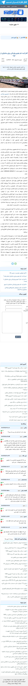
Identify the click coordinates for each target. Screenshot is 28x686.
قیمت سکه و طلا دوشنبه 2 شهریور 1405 (16, 551)
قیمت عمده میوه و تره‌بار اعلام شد (17, 420)
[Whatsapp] (15, 264)
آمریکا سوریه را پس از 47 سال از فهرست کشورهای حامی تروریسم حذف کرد (16, 632)
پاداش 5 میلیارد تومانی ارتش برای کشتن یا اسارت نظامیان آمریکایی (15, 658)
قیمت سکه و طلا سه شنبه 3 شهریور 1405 (15, 574)
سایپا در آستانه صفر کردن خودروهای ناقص (15, 405)
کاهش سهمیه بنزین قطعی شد (18, 557)
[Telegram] (12, 264)
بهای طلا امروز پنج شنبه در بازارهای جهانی (15, 393)
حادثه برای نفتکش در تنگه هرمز (18, 402)
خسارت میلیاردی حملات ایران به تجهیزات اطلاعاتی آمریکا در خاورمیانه (16, 610)
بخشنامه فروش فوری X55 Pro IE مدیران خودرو (14, 580)
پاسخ (22, 428)
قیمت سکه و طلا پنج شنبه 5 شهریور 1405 (15, 368)
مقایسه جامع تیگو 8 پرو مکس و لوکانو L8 (15, 376)
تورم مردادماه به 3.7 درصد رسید (18, 409)
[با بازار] (13, 19)
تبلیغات (8, 6)
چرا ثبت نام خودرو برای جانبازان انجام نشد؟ (15, 276)
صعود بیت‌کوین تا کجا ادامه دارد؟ (17, 417)
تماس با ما (3, 6)
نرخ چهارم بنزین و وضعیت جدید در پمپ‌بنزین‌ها (13, 594)
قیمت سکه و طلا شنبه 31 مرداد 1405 (16, 554)
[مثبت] (1, 431)
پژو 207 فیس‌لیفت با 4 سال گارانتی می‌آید (15, 548)
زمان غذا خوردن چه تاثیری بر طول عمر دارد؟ (15, 618)
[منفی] (1, 433)
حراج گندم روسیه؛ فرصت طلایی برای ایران (15, 399)
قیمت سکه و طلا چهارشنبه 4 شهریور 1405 (15, 577)
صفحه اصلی (14, 6)
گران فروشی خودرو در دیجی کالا (18, 273)
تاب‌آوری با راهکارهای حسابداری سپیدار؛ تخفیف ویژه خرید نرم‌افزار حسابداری (14, 652)
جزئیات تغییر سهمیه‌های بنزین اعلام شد (16, 561)
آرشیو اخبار (14, 38)
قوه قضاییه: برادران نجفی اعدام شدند (16, 606)
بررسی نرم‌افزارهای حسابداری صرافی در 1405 (14, 615)
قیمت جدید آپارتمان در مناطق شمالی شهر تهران (14, 384)
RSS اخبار (23, 38)
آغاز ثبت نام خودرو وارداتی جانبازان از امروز (15, 284)
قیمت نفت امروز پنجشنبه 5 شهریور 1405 (15, 396)
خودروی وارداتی (5, 94)
